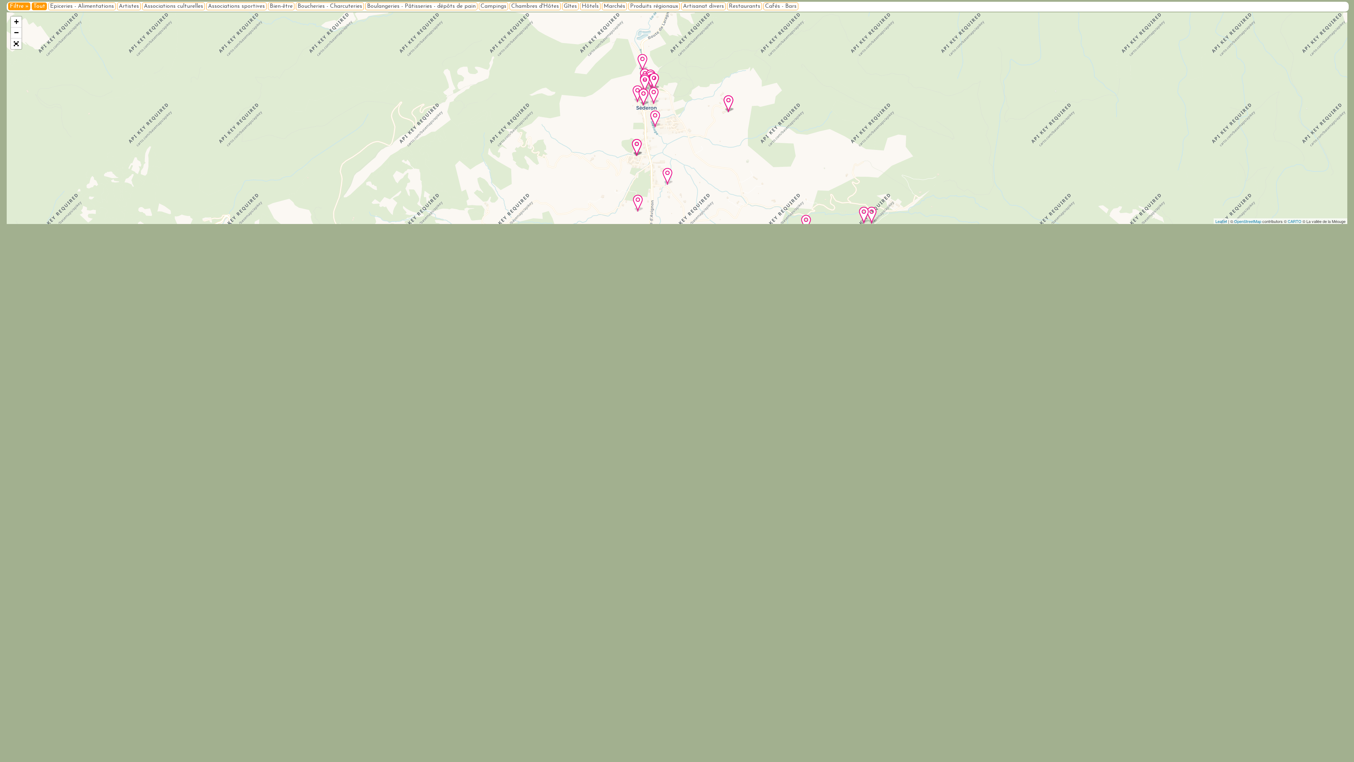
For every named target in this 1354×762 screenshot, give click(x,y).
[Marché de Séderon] (654, 81)
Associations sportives (236, 6)
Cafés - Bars (781, 6)
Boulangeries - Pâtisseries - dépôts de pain (421, 6)
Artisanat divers (703, 6)
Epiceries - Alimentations (82, 6)
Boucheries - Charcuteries (330, 6)
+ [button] (16, 21)
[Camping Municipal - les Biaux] (655, 119)
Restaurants (744, 6)
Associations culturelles (173, 6)
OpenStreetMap (1247, 221)
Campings (493, 6)
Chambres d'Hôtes (535, 6)
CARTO (1294, 221)
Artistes (129, 6)
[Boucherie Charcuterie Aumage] (637, 94)
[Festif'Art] (645, 83)
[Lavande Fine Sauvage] (871, 215)
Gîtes (570, 6)
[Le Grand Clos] (638, 203)
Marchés (614, 6)
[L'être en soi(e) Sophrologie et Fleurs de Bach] (667, 176)
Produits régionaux (654, 6)
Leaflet (1221, 221)
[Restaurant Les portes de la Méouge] (637, 147)
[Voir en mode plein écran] (16, 43)
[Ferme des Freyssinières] (864, 215)
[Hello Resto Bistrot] (643, 97)
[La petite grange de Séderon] (806, 223)
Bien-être (281, 6)
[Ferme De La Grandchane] (728, 104)
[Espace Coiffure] (653, 95)
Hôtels (590, 6)
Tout (39, 6)
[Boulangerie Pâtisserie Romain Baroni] (642, 62)
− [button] (16, 32)
